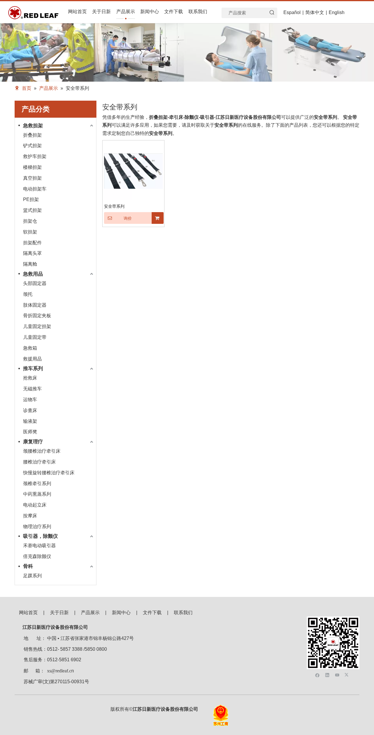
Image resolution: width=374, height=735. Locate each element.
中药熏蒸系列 (37, 494)
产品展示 (90, 612)
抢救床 (30, 377)
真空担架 (32, 178)
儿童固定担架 (37, 326)
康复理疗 (33, 441)
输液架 (30, 421)
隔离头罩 (32, 253)
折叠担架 (32, 135)
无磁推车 (32, 388)
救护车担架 (34, 156)
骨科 (28, 566)
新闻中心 (121, 612)
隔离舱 (30, 264)
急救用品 (33, 274)
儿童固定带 (34, 337)
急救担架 (33, 125)
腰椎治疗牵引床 (39, 461)
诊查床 (30, 410)
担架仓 (30, 221)
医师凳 (30, 431)
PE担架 (31, 199)
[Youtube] (337, 675)
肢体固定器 (34, 305)
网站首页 (28, 612)
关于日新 (59, 612)
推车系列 (33, 368)
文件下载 (152, 612)
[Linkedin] (327, 675)
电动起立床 (34, 504)
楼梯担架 (32, 167)
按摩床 (30, 515)
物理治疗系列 (37, 526)
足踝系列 (32, 575)
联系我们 (183, 612)
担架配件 (32, 242)
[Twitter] (347, 675)
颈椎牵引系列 (37, 483)
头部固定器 (34, 283)
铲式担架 (32, 145)
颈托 (27, 294)
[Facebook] (317, 675)
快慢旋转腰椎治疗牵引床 (49, 472)
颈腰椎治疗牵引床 (41, 451)
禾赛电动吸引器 (39, 545)
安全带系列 (114, 206)
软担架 (30, 231)
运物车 (30, 399)
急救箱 (30, 348)
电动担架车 (34, 188)
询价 (128, 218)
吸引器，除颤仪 (40, 536)
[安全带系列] (133, 170)
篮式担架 (32, 210)
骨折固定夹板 (37, 315)
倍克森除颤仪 (37, 556)
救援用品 (32, 358)
